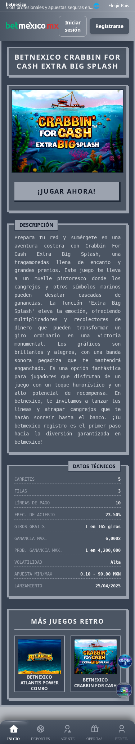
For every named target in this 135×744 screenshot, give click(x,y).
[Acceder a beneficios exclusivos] (124, 690)
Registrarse (109, 26)
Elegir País (118, 6)
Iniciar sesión (73, 26)
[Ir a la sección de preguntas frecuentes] (125, 661)
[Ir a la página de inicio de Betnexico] (32, 26)
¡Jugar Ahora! (66, 191)
